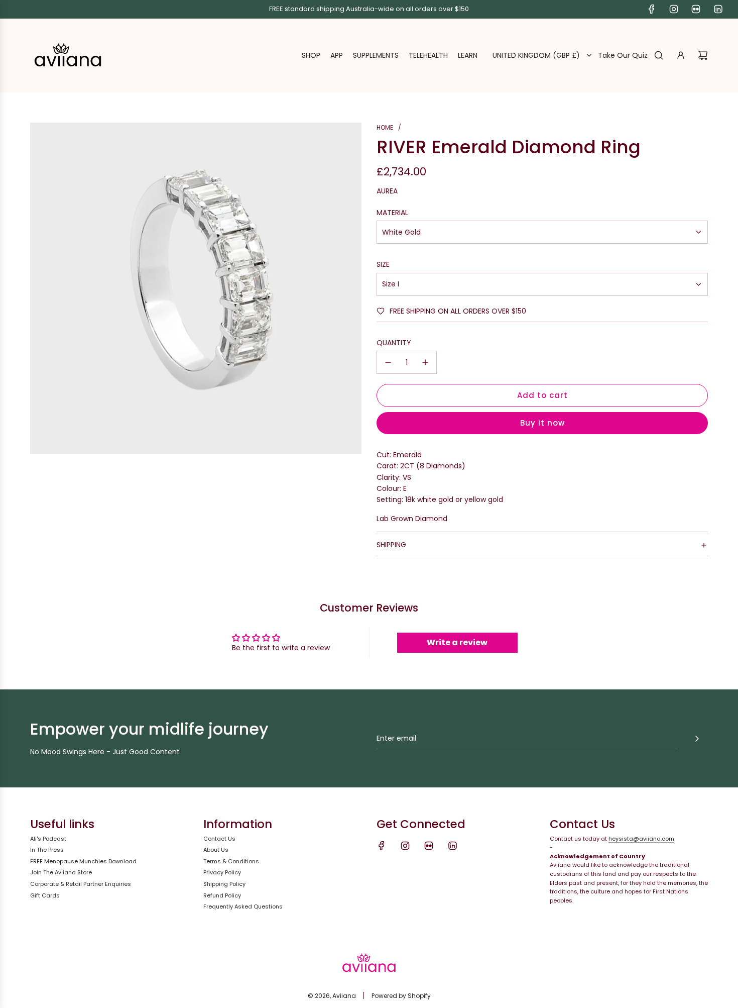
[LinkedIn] (718, 9)
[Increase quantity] (425, 362)
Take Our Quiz (623, 55)
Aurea (387, 191)
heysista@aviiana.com (641, 839)
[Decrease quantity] (388, 362)
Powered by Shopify (401, 995)
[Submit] (697, 739)
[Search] (659, 55)
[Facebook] (652, 9)
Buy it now (542, 423)
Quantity (394, 343)
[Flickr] (696, 9)
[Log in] (681, 55)
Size (383, 264)
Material (392, 213)
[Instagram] (674, 9)
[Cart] (703, 55)
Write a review (457, 642)
